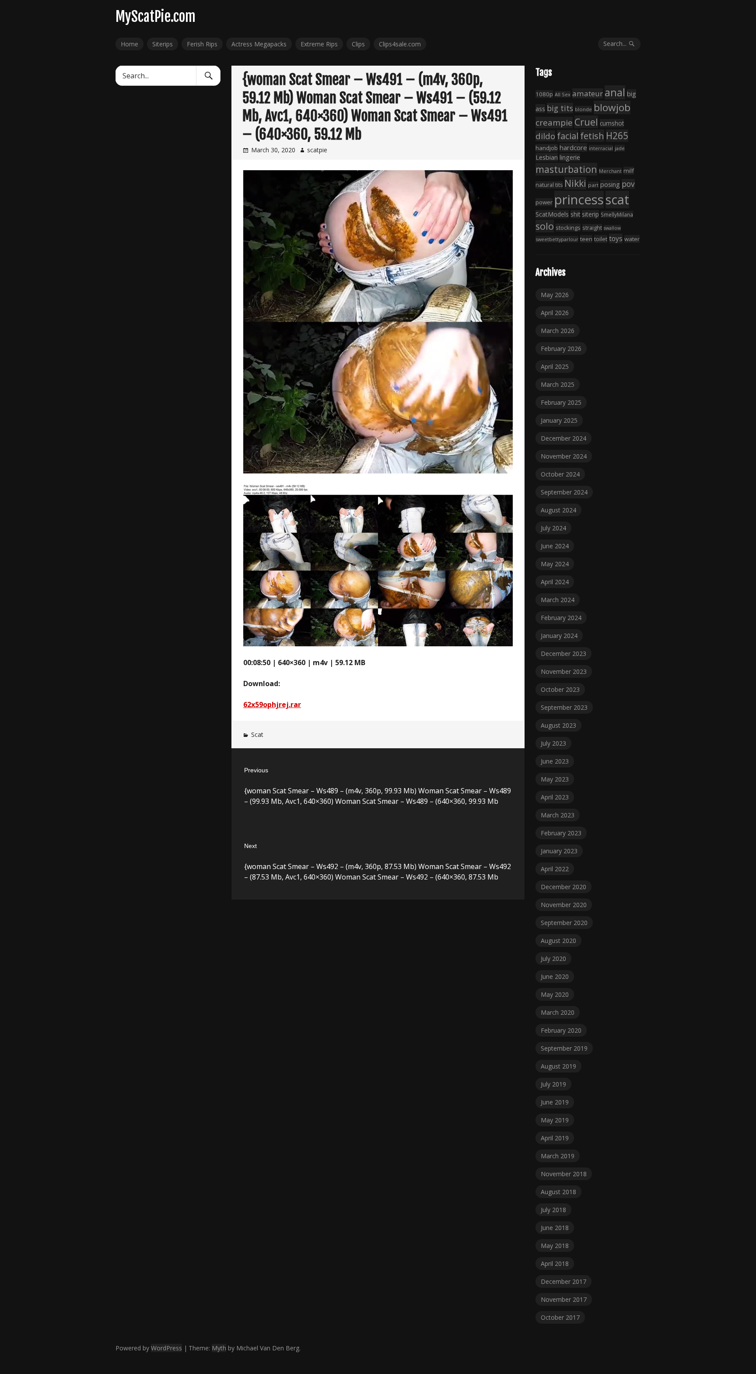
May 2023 (555, 779)
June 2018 (555, 1227)
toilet (600, 239)
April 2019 (555, 1138)
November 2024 (564, 456)
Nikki (575, 183)
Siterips (162, 44)
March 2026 (557, 330)
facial (567, 136)
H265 (617, 136)
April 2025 (555, 366)
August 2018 (558, 1192)
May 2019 (555, 1120)
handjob (547, 148)
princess (579, 199)
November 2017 (564, 1299)
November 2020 (564, 905)
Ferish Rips (202, 44)
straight (592, 227)
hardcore (573, 147)
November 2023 (564, 671)
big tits (560, 108)
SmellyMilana (617, 214)
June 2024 (555, 546)
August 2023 (558, 725)
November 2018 (564, 1174)
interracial (601, 148)
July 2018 (553, 1210)
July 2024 (553, 528)
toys (616, 238)
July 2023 (553, 743)
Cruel (586, 122)
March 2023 (557, 815)
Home (129, 44)
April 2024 (555, 582)
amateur (587, 93)
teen (586, 239)
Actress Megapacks (259, 44)
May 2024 (555, 564)
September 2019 (564, 1048)
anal (615, 92)
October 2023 (560, 689)
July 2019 (553, 1084)
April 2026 (555, 312)
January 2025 (559, 420)
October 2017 (560, 1317)
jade (620, 148)
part (593, 185)
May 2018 (555, 1245)
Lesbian (547, 157)
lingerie (570, 157)
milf (628, 171)
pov (628, 184)
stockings (568, 227)
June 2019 (555, 1102)
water (632, 239)
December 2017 (563, 1281)
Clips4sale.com (400, 44)
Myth (219, 1348)
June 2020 (555, 976)
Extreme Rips (319, 44)
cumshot (612, 123)
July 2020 (553, 958)
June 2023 (555, 761)
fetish (592, 136)
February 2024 (561, 617)
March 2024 (557, 600)
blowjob (612, 107)
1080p (544, 94)
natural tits (549, 185)
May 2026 (555, 295)
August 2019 (558, 1066)
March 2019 (557, 1156)
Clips (358, 44)
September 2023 (564, 707)
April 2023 (555, 797)
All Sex (562, 94)
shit (575, 214)
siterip (590, 214)
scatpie (317, 150)
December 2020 (563, 887)
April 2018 (555, 1263)
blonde (583, 109)
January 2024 (559, 635)
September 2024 (564, 492)
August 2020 (558, 940)
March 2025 (557, 384)
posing (610, 184)
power (544, 202)
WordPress (166, 1348)
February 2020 (561, 1030)
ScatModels (552, 214)
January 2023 (559, 851)
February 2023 (561, 833)
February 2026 (561, 348)
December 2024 (563, 438)
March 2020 (557, 1012)
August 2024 (558, 510)
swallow (612, 228)
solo (545, 226)
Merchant (610, 171)
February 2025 (561, 402)
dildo (545, 135)
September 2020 (564, 922)
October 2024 (560, 474)
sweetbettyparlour (557, 239)
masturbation (566, 169)
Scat (257, 734)
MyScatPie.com (156, 16)
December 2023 (563, 653)
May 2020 (555, 994)
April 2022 (555, 869)
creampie (554, 122)
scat (617, 199)
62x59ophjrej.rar (272, 704)
